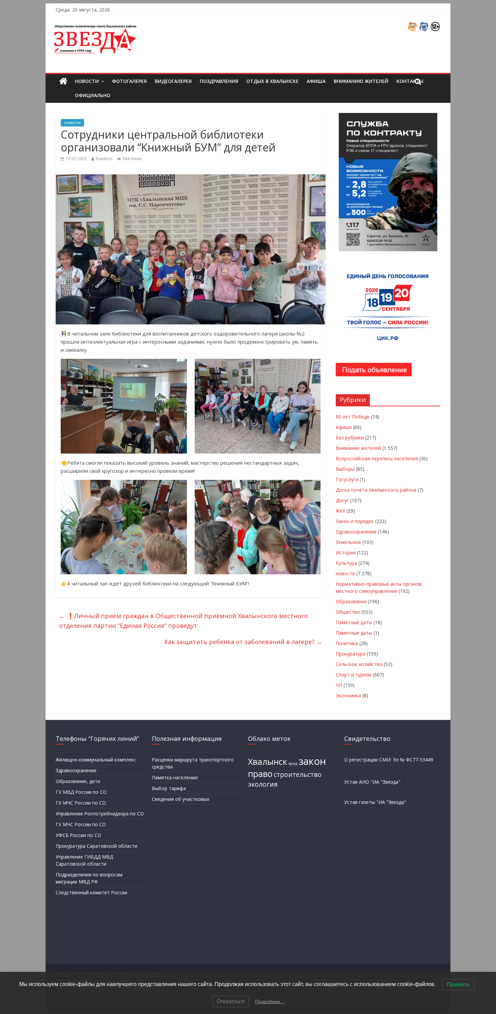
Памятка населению (175, 777)
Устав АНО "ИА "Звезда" (372, 782)
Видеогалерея (173, 81)
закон (312, 761)
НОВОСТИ (87, 81)
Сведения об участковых (180, 799)
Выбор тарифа (169, 788)
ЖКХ (340, 511)
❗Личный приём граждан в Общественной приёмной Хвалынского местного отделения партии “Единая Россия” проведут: (183, 621)
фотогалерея (129, 81)
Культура (346, 563)
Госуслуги (347, 479)
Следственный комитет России (91, 892)
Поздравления (219, 81)
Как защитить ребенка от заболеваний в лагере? (243, 642)
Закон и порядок (355, 521)
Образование (351, 601)
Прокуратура (350, 653)
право (260, 773)
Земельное (348, 542)
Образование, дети (78, 781)
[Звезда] (63, 81)
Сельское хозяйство (359, 664)
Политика (347, 643)
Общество (348, 612)
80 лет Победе (352, 416)
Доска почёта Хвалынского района (376, 490)
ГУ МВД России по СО (81, 792)
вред (292, 763)
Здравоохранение (356, 531)
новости (72, 122)
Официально (92, 95)
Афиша (316, 81)
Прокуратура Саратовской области (96, 846)
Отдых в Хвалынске (272, 81)
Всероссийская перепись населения (377, 458)
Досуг (342, 500)
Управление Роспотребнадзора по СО (100, 813)
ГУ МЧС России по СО (81, 803)
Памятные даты (354, 622)
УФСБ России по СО (78, 835)
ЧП (339, 685)
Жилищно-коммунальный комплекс (96, 759)
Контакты (409, 81)
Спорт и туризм (353, 674)
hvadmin (104, 159)
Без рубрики (350, 437)
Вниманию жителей (361, 81)
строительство (298, 774)
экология (263, 784)
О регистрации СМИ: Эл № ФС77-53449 (388, 759)
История (346, 552)
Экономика (348, 695)
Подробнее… (270, 1001)
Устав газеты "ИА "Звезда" (375, 802)
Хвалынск (267, 761)
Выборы (345, 469)
